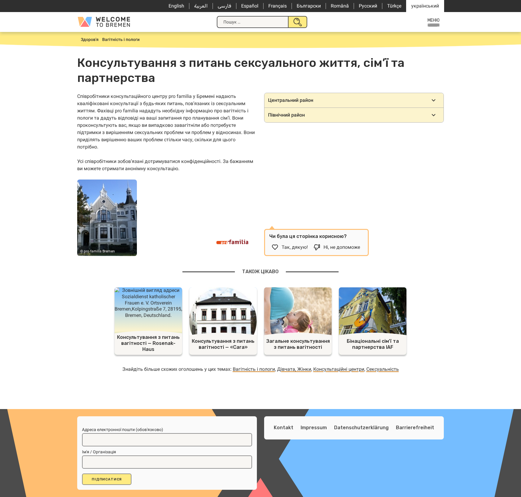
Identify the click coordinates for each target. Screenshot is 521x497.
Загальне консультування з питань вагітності (298, 344)
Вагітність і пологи (254, 369)
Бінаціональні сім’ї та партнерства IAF (373, 344)
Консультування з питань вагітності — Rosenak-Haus (148, 343)
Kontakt (283, 427)
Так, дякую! (295, 247)
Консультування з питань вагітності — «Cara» (223, 344)
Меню (434, 20)
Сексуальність (382, 369)
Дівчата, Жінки (294, 369)
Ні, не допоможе (342, 247)
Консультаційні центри (338, 369)
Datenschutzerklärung (361, 427)
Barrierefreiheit (415, 427)
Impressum (314, 427)
